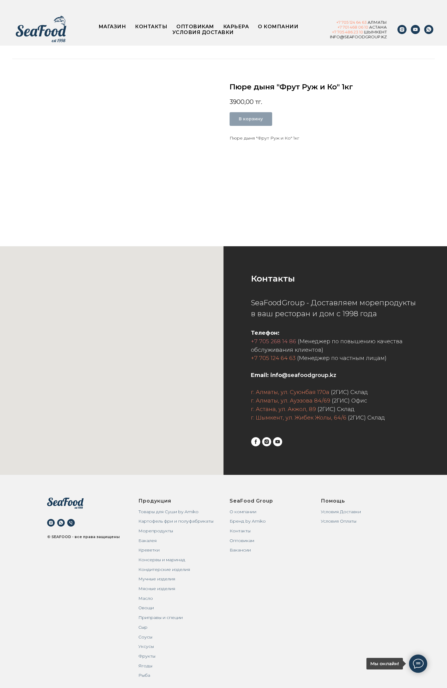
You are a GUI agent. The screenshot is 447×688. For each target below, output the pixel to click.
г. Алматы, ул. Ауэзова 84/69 (290, 400)
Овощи (146, 607)
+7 (338, 22)
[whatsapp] (61, 523)
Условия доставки (203, 32)
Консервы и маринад (161, 559)
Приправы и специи (160, 617)
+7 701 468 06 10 (353, 27)
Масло (145, 598)
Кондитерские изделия (164, 569)
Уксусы (146, 646)
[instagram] (402, 29)
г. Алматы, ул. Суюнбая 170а (290, 392)
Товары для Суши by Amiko (168, 511)
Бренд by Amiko (248, 521)
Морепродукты (155, 531)
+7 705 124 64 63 (273, 358)
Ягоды (145, 666)
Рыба (144, 675)
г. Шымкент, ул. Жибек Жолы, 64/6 (298, 417)
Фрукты (146, 656)
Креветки (149, 550)
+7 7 (335, 31)
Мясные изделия (156, 588)
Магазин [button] (112, 26)
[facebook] (255, 441)
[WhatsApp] (428, 29)
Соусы (145, 637)
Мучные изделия (156, 579)
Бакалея (147, 540)
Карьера (236, 26)
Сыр (142, 627)
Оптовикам (195, 26)
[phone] (71, 523)
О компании (278, 26)
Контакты (151, 26)
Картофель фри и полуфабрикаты (175, 521)
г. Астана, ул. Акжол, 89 (283, 409)
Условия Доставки (341, 511)
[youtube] (415, 29)
